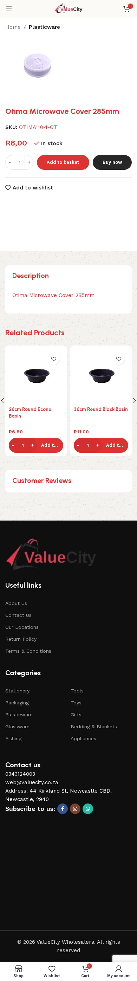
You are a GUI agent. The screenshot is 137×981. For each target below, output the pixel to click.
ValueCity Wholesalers (65, 942)
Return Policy (21, 639)
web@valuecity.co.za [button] (31, 782)
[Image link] (51, 555)
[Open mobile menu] (9, 9)
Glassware (17, 726)
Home (13, 27)
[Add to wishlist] (53, 359)
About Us (16, 603)
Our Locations (22, 627)
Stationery (17, 690)
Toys (76, 702)
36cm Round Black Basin (101, 409)
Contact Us (18, 615)
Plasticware (44, 27)
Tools (77, 690)
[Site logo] (68, 8)
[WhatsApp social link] (88, 808)
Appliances (83, 738)
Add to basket (63, 162)
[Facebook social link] (62, 808)
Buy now (112, 162)
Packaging (17, 702)
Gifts (76, 714)
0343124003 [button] (20, 774)
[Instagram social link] (75, 808)
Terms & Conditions (28, 651)
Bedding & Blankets (94, 726)
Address (15, 791)
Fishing (13, 738)
